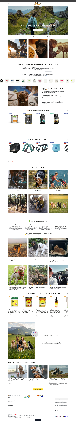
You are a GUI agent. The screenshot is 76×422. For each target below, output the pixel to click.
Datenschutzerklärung (45, 216)
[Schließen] (56, 202)
